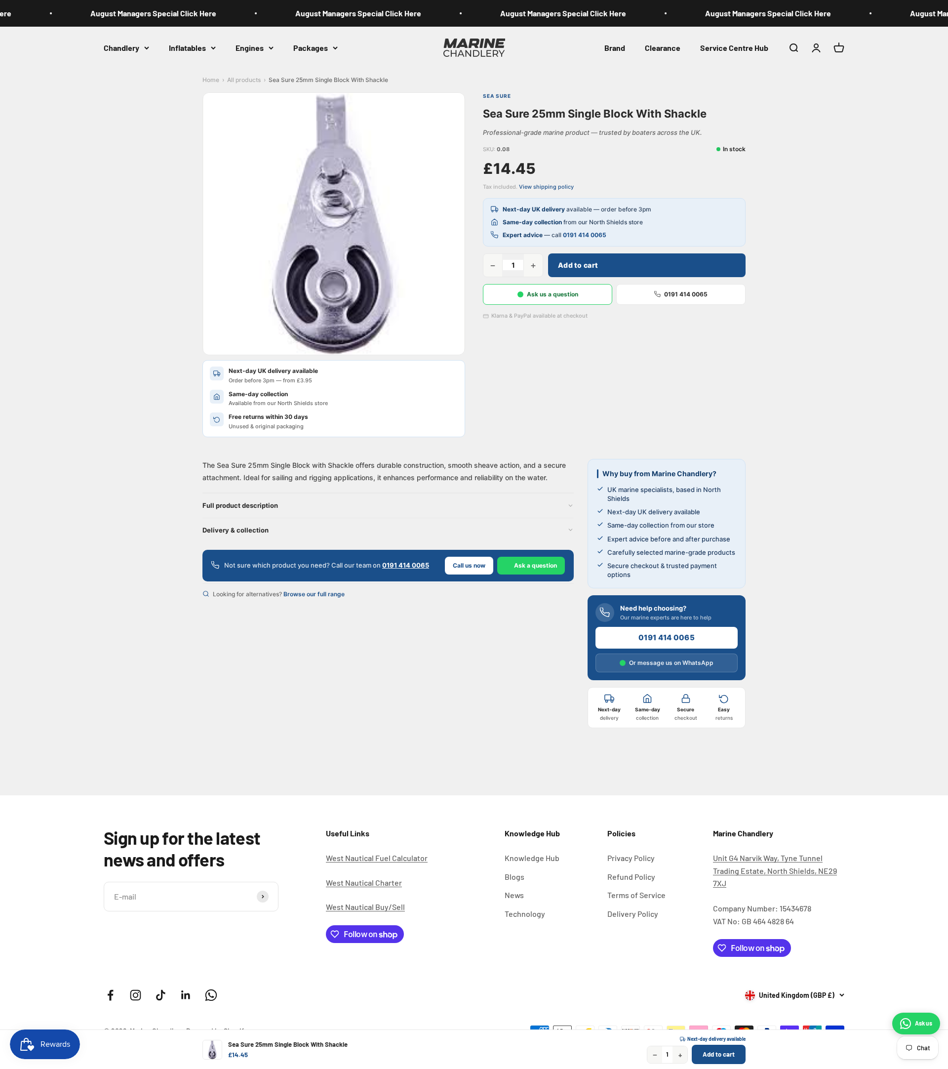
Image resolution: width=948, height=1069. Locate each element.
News (514, 895)
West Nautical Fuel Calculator (377, 858)
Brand (614, 47)
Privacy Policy (631, 858)
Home (210, 79)
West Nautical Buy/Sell (365, 906)
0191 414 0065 (584, 235)
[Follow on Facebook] (110, 995)
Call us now (469, 565)
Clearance (662, 47)
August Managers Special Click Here (138, 13)
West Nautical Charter (364, 882)
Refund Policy (631, 876)
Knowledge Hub (532, 858)
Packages (310, 47)
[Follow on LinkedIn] (186, 995)
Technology (525, 913)
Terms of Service (636, 895)
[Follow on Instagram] (135, 995)
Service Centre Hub (734, 47)
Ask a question (535, 565)
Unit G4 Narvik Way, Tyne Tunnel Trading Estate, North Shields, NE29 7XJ (775, 870)
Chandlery (121, 47)
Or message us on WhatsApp (671, 662)
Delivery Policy (632, 913)
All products (244, 79)
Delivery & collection (235, 530)
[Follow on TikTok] (160, 995)
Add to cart (578, 265)
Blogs (514, 876)
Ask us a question (552, 294)
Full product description (240, 505)
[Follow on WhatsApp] (211, 995)
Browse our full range (314, 594)
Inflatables (187, 47)
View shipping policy (546, 186)
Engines (250, 47)
